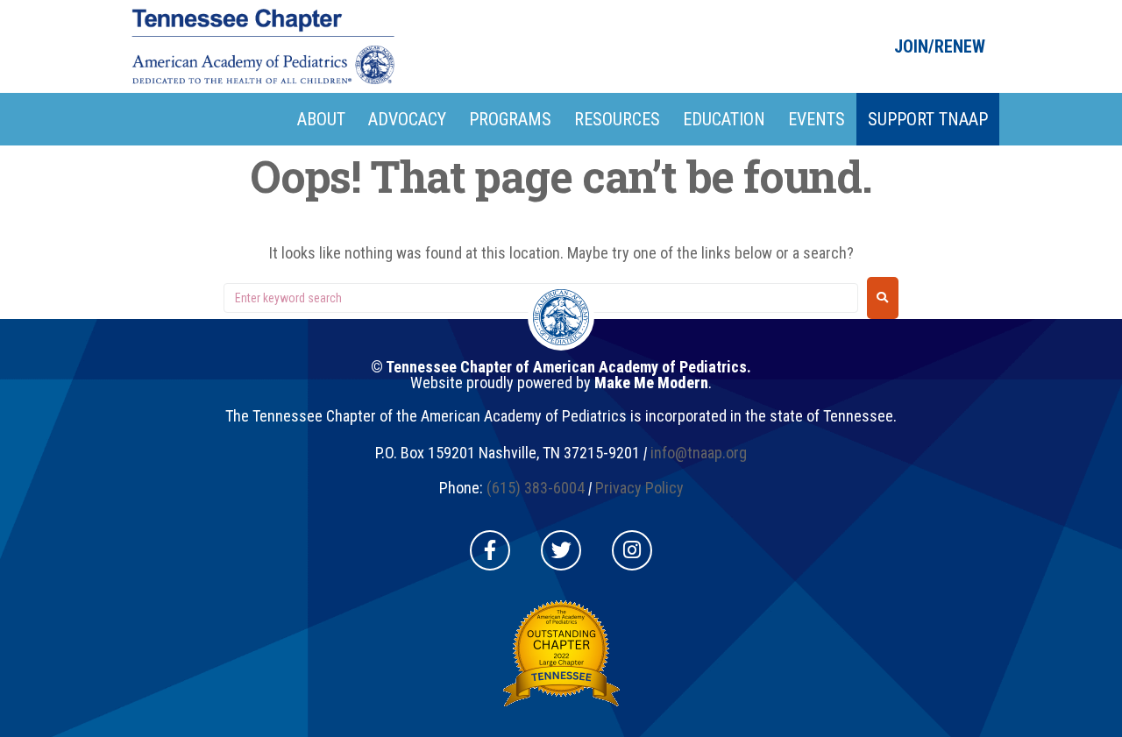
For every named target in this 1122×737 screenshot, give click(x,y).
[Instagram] (632, 550)
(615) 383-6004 (535, 487)
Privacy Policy (639, 487)
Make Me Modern (651, 382)
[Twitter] (561, 550)
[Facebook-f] (490, 550)
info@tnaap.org (698, 452)
